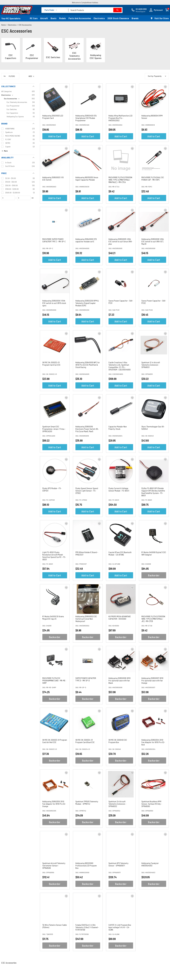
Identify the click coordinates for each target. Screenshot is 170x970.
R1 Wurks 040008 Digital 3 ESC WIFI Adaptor (153, 553)
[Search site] (117, 10)
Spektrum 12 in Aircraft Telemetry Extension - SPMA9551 (150, 364)
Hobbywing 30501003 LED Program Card (52, 116)
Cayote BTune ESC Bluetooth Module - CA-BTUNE (120, 553)
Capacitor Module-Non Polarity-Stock (118, 427)
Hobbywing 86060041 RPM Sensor (152, 116)
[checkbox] (18, 95)
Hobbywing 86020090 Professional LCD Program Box (86, 865)
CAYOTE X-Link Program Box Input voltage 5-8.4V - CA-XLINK (120, 927)
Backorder (154, 575)
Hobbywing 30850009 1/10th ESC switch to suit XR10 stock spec (54, 303)
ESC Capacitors (10, 56)
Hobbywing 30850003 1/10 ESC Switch (53, 178)
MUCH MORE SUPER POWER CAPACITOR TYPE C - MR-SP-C (54, 240)
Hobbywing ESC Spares (95, 56)
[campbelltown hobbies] (16, 10)
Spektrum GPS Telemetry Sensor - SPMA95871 (118, 864)
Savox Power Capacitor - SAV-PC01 (121, 301)
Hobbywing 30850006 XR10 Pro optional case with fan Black (120, 680)
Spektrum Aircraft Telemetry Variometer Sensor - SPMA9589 (53, 865)
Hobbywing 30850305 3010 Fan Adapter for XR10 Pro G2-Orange (54, 803)
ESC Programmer (32, 56)
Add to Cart (54, 136)
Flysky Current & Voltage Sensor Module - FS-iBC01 (119, 489)
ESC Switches (53, 57)
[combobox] (95, 10)
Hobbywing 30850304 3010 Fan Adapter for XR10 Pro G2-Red (153, 742)
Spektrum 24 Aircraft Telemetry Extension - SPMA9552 (117, 803)
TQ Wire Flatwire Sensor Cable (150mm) (54, 926)
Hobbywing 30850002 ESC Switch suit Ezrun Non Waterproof (86, 618)
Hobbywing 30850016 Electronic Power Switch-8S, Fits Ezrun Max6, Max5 (87, 429)
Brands (135, 18)
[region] (18, 513)
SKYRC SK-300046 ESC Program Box (118, 741)
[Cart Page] (167, 10)
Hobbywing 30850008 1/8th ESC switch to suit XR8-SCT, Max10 (152, 241)
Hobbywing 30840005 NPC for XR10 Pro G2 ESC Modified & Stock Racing (87, 364)
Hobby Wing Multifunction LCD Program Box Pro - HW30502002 (120, 118)
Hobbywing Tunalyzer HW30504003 (150, 864)
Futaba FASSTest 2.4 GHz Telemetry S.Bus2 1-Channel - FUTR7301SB (87, 927)
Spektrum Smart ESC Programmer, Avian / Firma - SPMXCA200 (53, 429)
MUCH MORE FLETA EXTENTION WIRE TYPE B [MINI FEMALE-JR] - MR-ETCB (153, 618)
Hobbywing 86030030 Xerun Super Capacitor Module (86, 178)
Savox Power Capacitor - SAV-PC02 (153, 301)
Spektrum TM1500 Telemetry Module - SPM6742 (86, 802)
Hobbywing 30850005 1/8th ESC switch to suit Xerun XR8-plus (120, 241)
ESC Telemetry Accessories (74, 55)
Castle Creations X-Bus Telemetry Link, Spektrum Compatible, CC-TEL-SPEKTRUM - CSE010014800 (120, 366)
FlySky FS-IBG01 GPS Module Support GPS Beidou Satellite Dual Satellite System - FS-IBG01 (153, 492)
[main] (104, 518)
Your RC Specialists (10, 18)
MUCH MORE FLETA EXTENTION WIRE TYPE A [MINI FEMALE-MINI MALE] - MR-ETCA (120, 179)
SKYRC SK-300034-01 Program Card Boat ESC (85, 741)
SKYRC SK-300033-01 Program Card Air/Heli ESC (54, 741)
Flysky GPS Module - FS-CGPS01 (51, 489)
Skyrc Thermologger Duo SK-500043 (153, 427)
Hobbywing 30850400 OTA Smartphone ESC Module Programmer (86, 118)
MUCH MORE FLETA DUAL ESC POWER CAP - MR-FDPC (152, 178)
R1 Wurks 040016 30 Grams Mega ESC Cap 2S (53, 617)
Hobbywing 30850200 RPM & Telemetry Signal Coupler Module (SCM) (87, 303)
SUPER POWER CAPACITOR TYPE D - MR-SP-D (85, 679)
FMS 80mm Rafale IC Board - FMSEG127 (86, 553)
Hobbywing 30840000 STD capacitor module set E (86, 240)
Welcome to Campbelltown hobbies (85, 2)
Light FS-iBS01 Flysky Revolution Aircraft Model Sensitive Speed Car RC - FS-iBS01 (54, 556)
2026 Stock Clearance (118, 18)
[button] (156, 10)
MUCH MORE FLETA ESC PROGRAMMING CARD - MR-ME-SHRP (54, 680)
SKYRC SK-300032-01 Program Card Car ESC (51, 363)
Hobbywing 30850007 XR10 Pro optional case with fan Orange (152, 680)
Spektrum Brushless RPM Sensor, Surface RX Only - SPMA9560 (151, 803)
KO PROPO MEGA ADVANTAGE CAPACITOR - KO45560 (120, 617)
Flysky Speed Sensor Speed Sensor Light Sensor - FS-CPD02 (86, 490)
